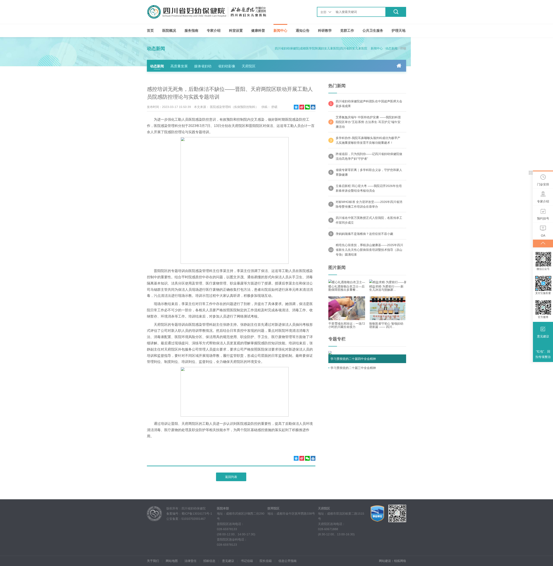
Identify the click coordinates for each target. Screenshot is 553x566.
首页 (150, 30)
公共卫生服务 (372, 30)
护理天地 (398, 30)
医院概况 (169, 30)
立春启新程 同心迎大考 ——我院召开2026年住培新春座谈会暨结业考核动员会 (366, 188)
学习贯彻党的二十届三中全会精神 (353, 368)
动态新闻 (391, 48)
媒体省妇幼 (202, 66)
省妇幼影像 (226, 66)
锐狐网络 (400, 561)
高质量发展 (179, 66)
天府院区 (249, 66)
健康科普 (258, 30)
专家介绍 (214, 30)
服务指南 (191, 30)
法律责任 (190, 561)
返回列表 (231, 477)
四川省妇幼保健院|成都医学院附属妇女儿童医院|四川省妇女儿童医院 (321, 48)
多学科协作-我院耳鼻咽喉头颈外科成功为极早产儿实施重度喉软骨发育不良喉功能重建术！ (365, 140)
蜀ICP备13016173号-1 (196, 513)
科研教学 (325, 30)
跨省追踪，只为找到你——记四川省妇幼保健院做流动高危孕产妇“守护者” (366, 156)
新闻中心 (280, 30)
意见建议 (228, 561)
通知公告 (303, 30)
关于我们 (153, 561)
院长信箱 (266, 561)
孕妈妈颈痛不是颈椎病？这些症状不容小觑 (361, 234)
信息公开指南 (287, 561)
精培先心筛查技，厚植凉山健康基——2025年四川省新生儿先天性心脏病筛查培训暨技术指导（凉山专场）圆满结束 (366, 249)
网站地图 (172, 561)
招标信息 (209, 561)
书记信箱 (247, 561)
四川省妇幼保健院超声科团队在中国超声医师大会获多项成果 (366, 104)
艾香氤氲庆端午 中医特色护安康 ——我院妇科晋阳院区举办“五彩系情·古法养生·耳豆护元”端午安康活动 (365, 121)
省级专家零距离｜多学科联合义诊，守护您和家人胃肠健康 (366, 172)
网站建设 (385, 561)
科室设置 (236, 30)
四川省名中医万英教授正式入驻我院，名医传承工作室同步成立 (366, 220)
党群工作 (347, 30)
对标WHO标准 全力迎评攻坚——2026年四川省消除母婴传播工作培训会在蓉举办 (366, 204)
